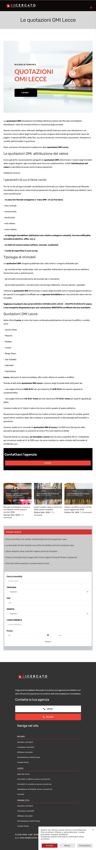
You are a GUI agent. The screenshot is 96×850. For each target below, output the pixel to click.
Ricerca (48, 642)
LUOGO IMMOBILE (14, 620)
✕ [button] (93, 830)
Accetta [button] (49, 845)
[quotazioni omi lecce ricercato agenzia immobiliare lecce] (48, 78)
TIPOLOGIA (11, 587)
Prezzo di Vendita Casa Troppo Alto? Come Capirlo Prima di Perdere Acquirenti (41, 557)
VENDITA (10, 609)
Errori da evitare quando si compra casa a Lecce (27, 563)
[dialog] (67, 838)
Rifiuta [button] (67, 845)
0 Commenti (87, 512)
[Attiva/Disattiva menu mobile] (91, 7)
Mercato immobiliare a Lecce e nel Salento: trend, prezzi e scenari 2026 (17, 509)
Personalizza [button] (84, 845)
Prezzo (10, 631)
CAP (8, 598)
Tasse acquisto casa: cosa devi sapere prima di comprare (31, 551)
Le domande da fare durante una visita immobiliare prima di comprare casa (40, 545)
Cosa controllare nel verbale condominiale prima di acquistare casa (36, 539)
